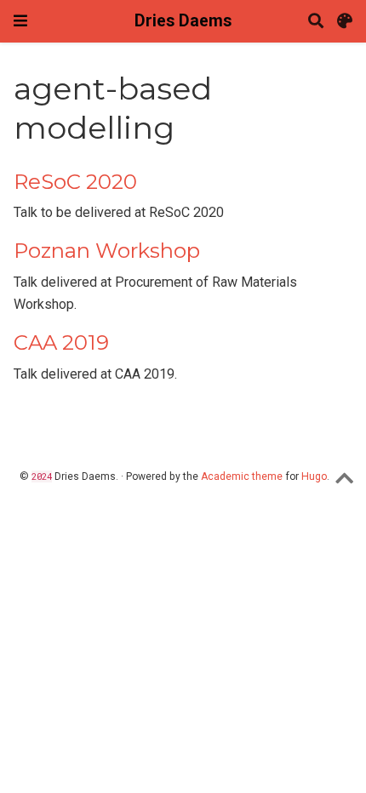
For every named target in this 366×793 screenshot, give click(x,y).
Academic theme (242, 476)
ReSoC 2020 (75, 181)
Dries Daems (183, 21)
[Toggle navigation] (20, 20)
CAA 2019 (61, 342)
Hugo (314, 476)
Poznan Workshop (107, 250)
